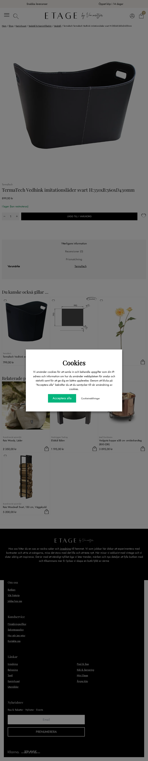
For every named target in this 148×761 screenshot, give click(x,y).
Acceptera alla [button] (62, 398)
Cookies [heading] (74, 362)
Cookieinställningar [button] (90, 398)
